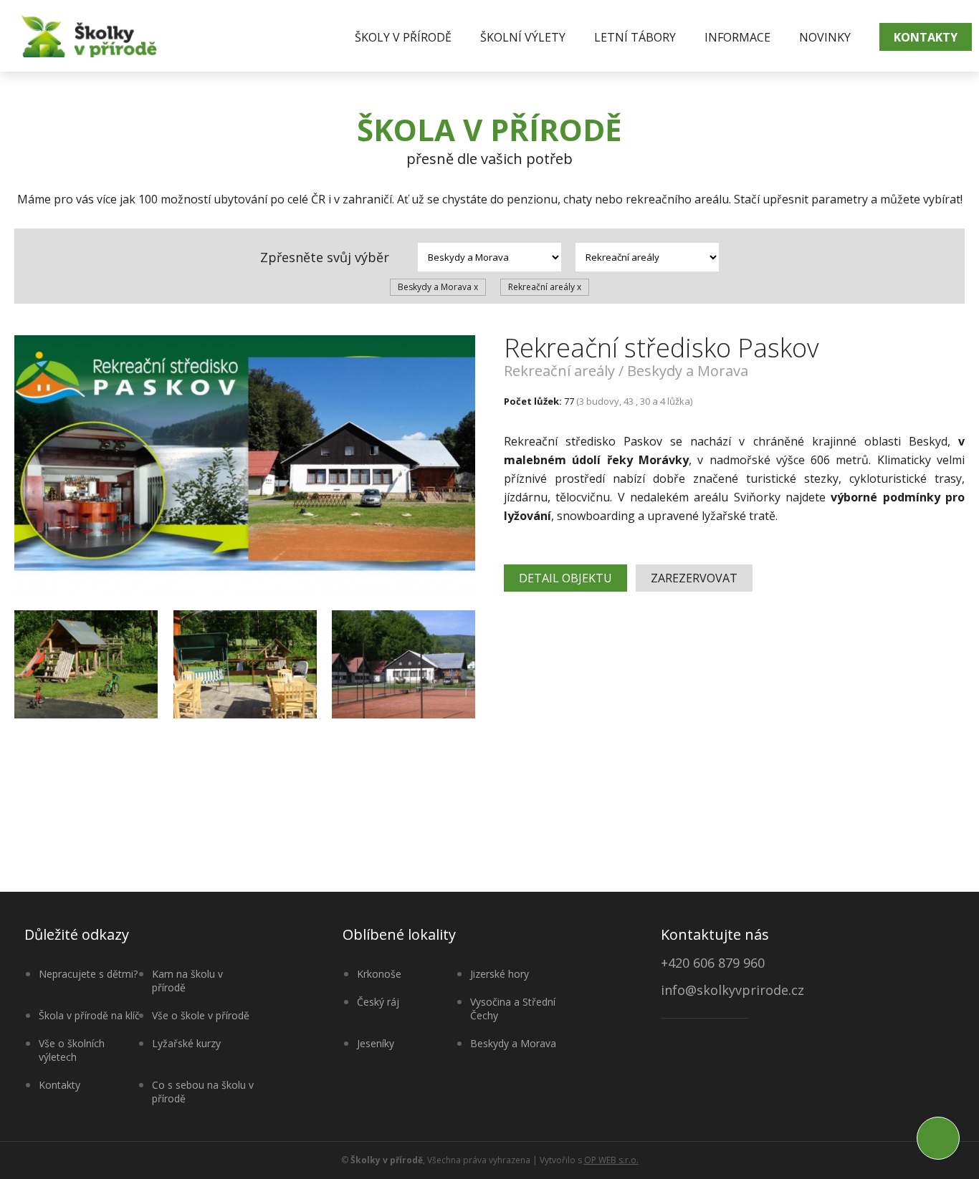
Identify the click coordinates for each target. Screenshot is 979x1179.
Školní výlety (522, 37)
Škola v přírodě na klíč (89, 1015)
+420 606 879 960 (713, 962)
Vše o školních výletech (72, 1050)
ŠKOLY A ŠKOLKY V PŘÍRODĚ (89, 36)
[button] (938, 1138)
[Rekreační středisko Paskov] (244, 465)
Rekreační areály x (544, 287)
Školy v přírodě (403, 37)
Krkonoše (379, 974)
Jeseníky (375, 1043)
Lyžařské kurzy (186, 1043)
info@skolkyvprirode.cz (732, 990)
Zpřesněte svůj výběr (324, 257)
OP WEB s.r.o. (611, 1160)
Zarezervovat (694, 578)
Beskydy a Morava (513, 1043)
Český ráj (378, 1002)
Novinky (825, 37)
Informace (737, 37)
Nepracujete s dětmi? (88, 974)
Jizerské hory (499, 974)
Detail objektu (565, 578)
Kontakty (925, 37)
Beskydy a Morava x (438, 287)
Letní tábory (635, 37)
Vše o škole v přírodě (200, 1015)
